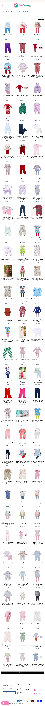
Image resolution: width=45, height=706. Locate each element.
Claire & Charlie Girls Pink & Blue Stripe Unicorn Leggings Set (37, 177)
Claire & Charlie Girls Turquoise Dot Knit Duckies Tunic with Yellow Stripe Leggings (37, 421)
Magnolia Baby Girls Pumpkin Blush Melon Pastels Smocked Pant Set (37, 137)
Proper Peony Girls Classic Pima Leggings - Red (22, 177)
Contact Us (28, 686)
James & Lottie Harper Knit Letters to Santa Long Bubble (37, 116)
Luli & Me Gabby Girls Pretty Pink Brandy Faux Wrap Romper (7, 279)
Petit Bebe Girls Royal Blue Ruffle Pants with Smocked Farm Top (22, 502)
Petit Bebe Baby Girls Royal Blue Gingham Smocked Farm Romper (7, 502)
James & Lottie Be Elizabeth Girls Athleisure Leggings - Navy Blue (22, 218)
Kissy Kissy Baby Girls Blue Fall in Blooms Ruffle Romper (37, 563)
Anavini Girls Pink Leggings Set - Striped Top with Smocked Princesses (37, 360)
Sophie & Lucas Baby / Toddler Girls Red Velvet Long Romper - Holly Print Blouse (22, 157)
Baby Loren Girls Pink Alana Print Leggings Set (22, 76)
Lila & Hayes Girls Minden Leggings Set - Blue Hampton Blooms (7, 36)
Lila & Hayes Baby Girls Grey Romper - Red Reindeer (22, 319)
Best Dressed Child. (12, 703)
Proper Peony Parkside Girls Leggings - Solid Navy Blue (37, 401)
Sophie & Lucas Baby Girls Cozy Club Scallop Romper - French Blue (37, 300)
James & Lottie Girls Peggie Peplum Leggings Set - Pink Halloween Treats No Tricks (7, 218)
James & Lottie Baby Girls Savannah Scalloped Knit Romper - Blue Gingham (7, 137)
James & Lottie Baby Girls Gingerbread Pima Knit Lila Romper (22, 239)
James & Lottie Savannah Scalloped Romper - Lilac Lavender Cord (37, 96)
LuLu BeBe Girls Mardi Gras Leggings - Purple (7, 55)
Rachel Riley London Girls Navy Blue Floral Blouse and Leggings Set (37, 604)
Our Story (28, 684)
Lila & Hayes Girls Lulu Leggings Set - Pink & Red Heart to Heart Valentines (22, 36)
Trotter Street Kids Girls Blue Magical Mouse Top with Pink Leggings (37, 584)
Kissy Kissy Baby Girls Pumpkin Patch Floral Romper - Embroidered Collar (22, 564)
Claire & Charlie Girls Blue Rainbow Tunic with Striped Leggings (37, 198)
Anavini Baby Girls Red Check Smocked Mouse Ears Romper (22, 55)
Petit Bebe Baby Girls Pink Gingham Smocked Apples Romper (37, 482)
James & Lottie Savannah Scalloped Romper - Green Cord (22, 116)
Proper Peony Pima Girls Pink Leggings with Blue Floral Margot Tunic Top (7, 523)
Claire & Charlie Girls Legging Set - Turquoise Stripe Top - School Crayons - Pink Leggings (7, 340)
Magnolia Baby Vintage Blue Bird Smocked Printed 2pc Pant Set (37, 340)
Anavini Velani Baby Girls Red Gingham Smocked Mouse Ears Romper (37, 76)
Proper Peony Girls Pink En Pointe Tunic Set (22, 604)
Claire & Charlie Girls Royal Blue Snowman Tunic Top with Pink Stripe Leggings (37, 320)
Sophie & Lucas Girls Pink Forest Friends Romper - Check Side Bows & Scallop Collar (22, 482)
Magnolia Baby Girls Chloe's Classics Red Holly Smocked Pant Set (7, 259)
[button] (2, 5)
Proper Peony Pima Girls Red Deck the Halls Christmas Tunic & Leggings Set (7, 157)
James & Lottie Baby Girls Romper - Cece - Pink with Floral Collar (22, 340)
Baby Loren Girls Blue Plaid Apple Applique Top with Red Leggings (22, 462)
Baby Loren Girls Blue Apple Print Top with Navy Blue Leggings (37, 462)
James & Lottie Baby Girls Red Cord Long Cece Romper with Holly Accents (22, 381)
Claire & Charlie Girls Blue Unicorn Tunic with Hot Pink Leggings (37, 238)
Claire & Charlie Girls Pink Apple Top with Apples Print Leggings (22, 543)
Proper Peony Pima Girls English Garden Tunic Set (22, 523)
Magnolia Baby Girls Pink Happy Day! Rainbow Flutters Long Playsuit (8, 442)
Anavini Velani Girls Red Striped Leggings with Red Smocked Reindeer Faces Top (22, 96)
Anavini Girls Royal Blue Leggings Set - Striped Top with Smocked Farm (7, 381)
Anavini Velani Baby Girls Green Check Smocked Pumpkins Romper (22, 645)
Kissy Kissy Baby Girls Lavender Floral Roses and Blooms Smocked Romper (8, 584)
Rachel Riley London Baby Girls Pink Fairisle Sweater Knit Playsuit (7, 624)
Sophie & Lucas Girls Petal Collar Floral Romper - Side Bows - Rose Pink (7, 645)
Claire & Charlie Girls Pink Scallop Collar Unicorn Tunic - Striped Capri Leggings (22, 360)
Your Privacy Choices (19, 693)
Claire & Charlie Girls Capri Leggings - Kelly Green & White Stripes (8, 360)
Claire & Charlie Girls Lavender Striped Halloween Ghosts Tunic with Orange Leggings (37, 645)
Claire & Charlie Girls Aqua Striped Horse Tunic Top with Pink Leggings (22, 584)
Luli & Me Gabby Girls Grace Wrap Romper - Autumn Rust (7, 319)
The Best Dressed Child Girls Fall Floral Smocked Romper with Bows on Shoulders (37, 279)
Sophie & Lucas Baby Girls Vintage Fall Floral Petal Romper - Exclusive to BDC (7, 300)
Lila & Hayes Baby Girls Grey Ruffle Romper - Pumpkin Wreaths (7, 421)
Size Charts (28, 689)
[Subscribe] (14, 692)
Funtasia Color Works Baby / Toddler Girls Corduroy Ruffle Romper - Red (7, 401)
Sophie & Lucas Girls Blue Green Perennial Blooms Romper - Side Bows (7, 239)
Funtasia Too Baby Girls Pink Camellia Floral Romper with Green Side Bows (22, 442)
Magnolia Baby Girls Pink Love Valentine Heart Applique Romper (37, 157)
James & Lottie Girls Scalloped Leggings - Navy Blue (22, 137)
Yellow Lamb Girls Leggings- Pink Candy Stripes (7, 543)
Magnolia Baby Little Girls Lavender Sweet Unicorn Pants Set (7, 198)
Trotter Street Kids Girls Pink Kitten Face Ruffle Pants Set (7, 604)
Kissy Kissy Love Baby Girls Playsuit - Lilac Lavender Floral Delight (37, 259)
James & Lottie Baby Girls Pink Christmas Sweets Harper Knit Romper (22, 198)
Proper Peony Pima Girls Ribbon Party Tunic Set (37, 523)
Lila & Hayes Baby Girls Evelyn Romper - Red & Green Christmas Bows (7, 178)
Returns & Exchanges (19, 689)
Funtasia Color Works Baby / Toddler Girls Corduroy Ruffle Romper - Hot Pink (22, 401)
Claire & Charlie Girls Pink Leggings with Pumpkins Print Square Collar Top (7, 665)
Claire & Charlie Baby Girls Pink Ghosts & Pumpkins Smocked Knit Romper (22, 665)
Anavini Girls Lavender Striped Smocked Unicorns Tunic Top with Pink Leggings (7, 96)
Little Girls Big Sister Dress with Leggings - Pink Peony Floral (37, 441)
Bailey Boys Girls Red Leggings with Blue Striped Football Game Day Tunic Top (8, 76)
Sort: (25, 16)
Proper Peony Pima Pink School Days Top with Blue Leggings (37, 502)
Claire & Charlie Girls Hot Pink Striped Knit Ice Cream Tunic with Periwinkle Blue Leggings (22, 279)
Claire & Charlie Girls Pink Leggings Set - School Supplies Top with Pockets (37, 543)
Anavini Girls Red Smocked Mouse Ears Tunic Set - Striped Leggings (37, 55)
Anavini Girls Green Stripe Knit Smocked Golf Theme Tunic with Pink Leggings (22, 259)
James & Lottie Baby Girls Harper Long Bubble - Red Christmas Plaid (37, 218)
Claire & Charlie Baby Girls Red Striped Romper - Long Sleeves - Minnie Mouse (8, 117)
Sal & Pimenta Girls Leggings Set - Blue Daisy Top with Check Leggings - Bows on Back (37, 381)
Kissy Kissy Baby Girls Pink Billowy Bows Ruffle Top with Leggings (7, 563)
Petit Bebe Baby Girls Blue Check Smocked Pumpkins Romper (37, 665)
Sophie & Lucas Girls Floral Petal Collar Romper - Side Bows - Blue (37, 624)
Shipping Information (19, 685)
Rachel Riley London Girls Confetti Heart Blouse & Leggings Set (37, 35)
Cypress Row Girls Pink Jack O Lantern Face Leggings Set (22, 624)
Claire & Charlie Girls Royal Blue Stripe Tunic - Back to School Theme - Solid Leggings (22, 300)
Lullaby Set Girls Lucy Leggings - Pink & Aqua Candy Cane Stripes (22, 421)
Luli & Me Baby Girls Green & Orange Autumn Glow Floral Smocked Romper (7, 482)
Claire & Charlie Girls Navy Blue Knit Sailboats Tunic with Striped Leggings (8, 462)
